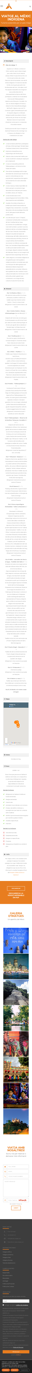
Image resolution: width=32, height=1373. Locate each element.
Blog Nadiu (6, 1278)
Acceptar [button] (5, 1370)
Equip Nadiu (6, 1272)
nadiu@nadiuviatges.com (14, 1238)
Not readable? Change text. (16, 1203)
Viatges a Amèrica (8, 1254)
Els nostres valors (7, 1275)
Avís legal (5, 1281)
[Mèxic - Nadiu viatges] (16, 938)
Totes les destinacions (9, 1263)
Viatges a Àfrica (7, 1252)
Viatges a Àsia (7, 1257)
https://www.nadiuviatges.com (16, 1242)
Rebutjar (14, 1370)
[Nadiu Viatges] (9, 6)
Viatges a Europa (7, 1260)
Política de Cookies (8, 1286)
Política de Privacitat (8, 1283)
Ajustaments (24, 1370)
